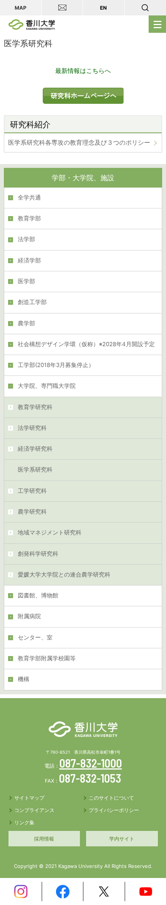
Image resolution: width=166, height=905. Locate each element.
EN (103, 8)
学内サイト (121, 839)
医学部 (26, 281)
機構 (23, 679)
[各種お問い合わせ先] (62, 7)
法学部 (26, 239)
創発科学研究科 (38, 553)
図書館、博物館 (38, 595)
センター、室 (35, 637)
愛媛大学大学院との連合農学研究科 (64, 574)
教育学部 (29, 218)
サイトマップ (29, 798)
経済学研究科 (35, 448)
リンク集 (24, 822)
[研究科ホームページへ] (83, 92)
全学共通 (29, 197)
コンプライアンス (34, 810)
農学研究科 (32, 511)
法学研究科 (32, 428)
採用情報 (44, 839)
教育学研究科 (35, 407)
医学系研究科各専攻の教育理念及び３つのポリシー (79, 142)
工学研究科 (32, 490)
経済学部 (29, 260)
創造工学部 (32, 302)
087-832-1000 (90, 763)
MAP (20, 8)
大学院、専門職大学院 (47, 385)
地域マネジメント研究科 (49, 532)
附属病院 (29, 616)
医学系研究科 (35, 469)
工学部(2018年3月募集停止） (56, 365)
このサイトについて (111, 798)
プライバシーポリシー (114, 810)
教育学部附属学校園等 (47, 658)
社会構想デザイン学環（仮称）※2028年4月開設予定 (86, 344)
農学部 (26, 323)
